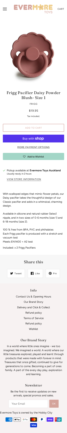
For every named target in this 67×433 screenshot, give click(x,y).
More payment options (33, 147)
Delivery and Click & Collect (33, 307)
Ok (54, 403)
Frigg (34, 104)
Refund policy (33, 312)
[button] (33, 156)
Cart (61, 9)
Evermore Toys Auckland (45, 170)
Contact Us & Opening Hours (33, 296)
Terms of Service (34, 318)
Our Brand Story (33, 301)
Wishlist (33, 329)
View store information (24, 179)
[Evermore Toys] (33, 8)
